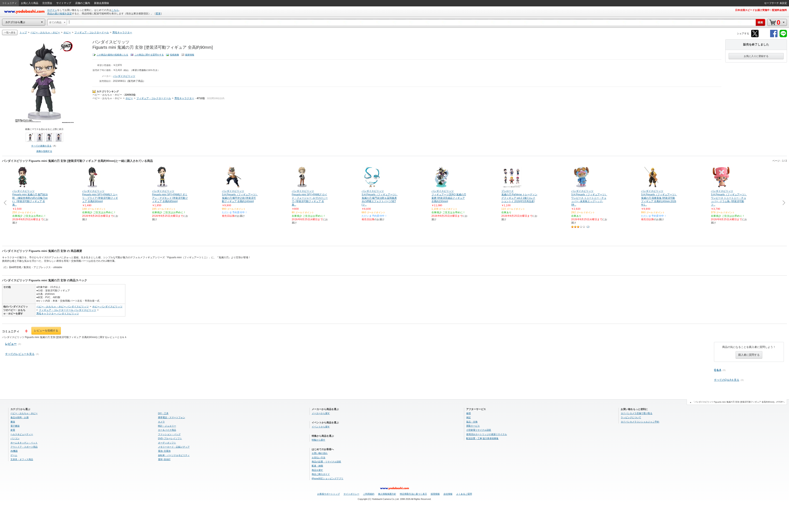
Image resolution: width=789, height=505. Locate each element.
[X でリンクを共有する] (755, 36)
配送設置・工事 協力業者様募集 (482, 438)
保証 (468, 417)
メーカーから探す (321, 413)
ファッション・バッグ (169, 434)
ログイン (52, 10)
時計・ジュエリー (167, 426)
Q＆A (717, 370)
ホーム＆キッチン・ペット (24, 442)
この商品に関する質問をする (149, 54)
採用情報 (435, 494)
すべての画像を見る (41, 146)
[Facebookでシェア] (773, 36)
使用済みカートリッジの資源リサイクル (486, 434)
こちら (115, 10)
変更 (158, 13)
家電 (12, 430)
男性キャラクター (184, 98)
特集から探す (318, 440)
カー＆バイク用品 (167, 430)
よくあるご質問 (464, 494)
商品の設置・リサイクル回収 (326, 461)
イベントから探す (321, 426)
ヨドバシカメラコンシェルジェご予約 (640, 421)
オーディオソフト (167, 442)
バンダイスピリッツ (124, 76)
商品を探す (317, 470)
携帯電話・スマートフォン (171, 417)
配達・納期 (317, 465)
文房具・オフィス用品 (21, 459)
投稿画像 (174, 54)
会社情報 (447, 494)
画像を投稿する (44, 151)
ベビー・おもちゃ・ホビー (107, 94)
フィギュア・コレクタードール (153, 98)
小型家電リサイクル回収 (478, 430)
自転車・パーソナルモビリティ (174, 455)
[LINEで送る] (783, 36)
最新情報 (189, 54)
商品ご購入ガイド (321, 474)
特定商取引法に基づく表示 (413, 494)
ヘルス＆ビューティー (21, 434)
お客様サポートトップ (328, 494)
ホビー (129, 98)
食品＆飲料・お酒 (19, 417)
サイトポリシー (351, 494)
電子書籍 (15, 426)
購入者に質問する (749, 354)
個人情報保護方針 (387, 494)
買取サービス (473, 426)
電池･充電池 (164, 451)
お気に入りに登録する (756, 56)
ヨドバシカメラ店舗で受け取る (636, 413)
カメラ (161, 421)
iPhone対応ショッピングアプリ (327, 478)
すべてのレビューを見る (20, 354)
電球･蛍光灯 (164, 459)
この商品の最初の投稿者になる (112, 54)
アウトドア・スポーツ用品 (24, 447)
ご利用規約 (368, 494)
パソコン (15, 438)
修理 (468, 413)
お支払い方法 (318, 457)
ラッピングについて (631, 417)
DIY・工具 (163, 413)
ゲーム (13, 455)
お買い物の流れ (320, 453)
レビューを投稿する (46, 330)
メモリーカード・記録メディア (174, 447)
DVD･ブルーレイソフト (170, 438)
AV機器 (14, 451)
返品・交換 (472, 421)
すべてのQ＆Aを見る (726, 379)
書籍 (12, 421)
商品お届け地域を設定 (59, 13)
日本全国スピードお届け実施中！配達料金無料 (761, 10)
